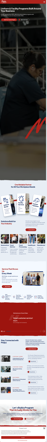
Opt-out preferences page (22, 440)
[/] (5, 245)
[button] (44, 428)
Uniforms (16, 377)
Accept (23, 437)
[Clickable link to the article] (8, 205)
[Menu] (44, 2)
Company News (18, 356)
